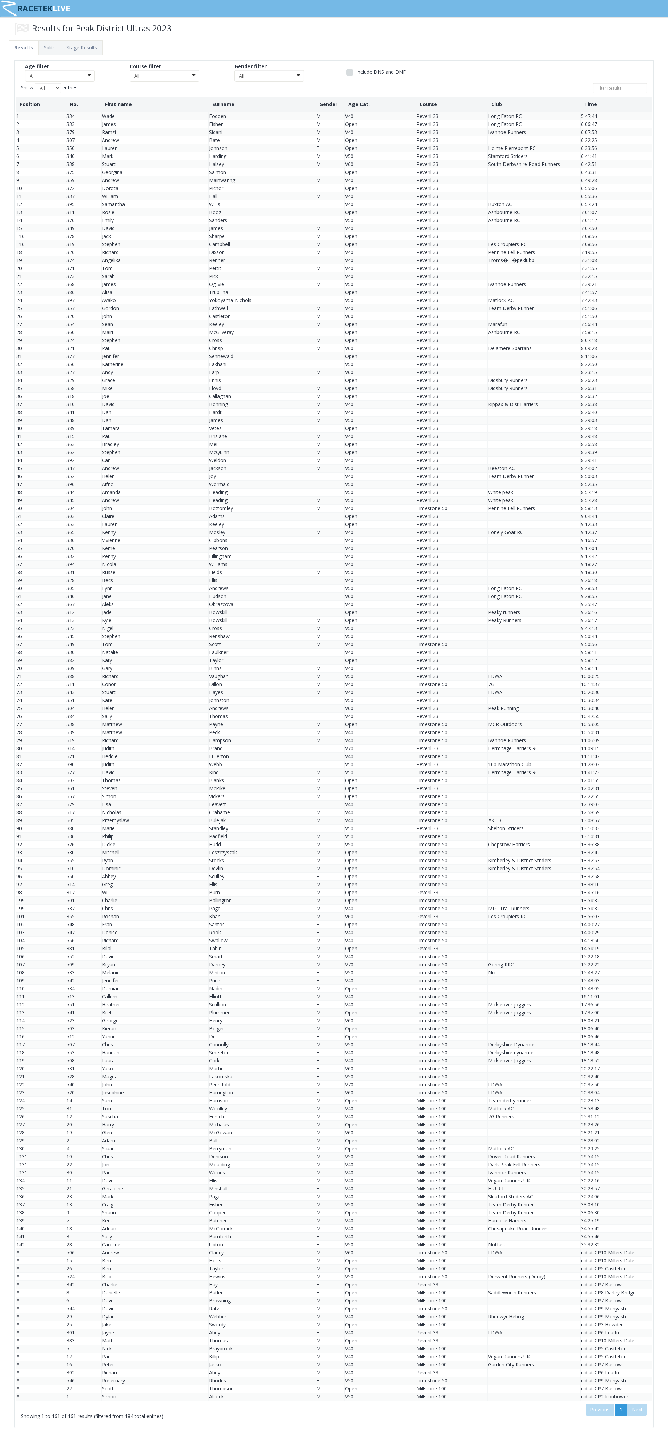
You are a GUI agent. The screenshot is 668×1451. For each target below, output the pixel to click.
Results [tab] (23, 47)
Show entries (49, 87)
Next (637, 1409)
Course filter (145, 66)
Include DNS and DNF (380, 72)
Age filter (37, 66)
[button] (60, 76)
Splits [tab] (50, 47)
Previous (600, 1409)
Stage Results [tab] (81, 47)
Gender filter (250, 66)
